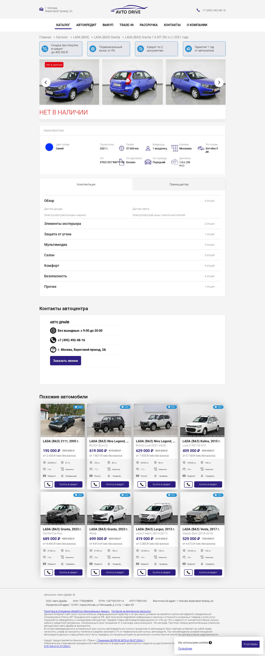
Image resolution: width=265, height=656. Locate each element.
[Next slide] (219, 82)
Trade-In (126, 25)
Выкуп (108, 25)
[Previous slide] (46, 82)
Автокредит (86, 25)
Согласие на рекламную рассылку (131, 611)
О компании (197, 25)
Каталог (63, 25)
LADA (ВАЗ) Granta (107, 37)
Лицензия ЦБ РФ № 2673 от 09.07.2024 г (120, 640)
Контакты (172, 25)
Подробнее (185, 648)
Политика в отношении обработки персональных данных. (77, 611)
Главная (45, 37)
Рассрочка (149, 25)
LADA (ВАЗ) (81, 37)
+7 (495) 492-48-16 (71, 340)
